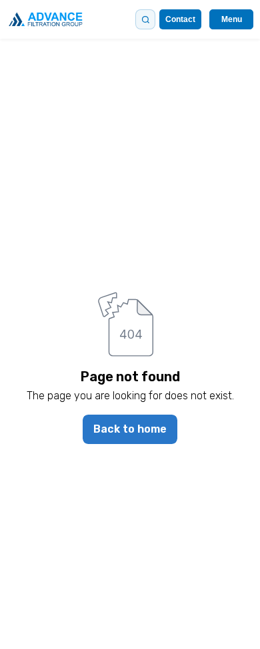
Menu (231, 19)
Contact (180, 19)
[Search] (145, 19)
